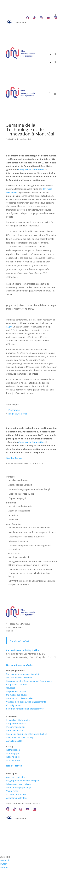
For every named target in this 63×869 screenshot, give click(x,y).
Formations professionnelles (19, 698)
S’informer (11, 502)
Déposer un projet (17, 498)
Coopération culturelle (16, 684)
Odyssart (10, 687)
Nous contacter (20, 640)
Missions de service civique (21, 493)
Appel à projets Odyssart (20, 484)
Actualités (13, 515)
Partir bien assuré (14, 730)
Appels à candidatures (18, 480)
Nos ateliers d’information (20, 506)
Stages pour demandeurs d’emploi (22, 674)
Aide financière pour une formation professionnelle (32, 532)
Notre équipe (12, 753)
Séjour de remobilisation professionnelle (25, 708)
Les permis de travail (16, 723)
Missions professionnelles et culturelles (27, 536)
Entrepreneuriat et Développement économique (29, 681)
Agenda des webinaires (19, 510)
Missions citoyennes (18, 541)
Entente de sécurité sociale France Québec (26, 734)
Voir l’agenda (12, 791)
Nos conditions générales (19, 665)
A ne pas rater (13, 553)
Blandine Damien (14, 458)
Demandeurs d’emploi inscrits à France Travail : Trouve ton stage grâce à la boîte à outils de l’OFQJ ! (30, 573)
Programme (14, 410)
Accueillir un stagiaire (16, 794)
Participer (10, 476)
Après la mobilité (14, 741)
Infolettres (13, 519)
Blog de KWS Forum (18, 413)
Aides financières (14, 524)
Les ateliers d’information (18, 720)
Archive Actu (26, 139)
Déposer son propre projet (19, 787)
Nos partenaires (14, 760)
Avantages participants (19, 557)
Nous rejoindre (13, 756)
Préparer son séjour (15, 727)
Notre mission (13, 749)
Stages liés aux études (16, 694)
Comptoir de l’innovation (31, 169)
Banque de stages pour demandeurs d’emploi (30, 489)
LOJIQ (9, 326)
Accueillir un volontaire (17, 798)
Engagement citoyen (16, 691)
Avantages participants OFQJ (19, 737)
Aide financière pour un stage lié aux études (29, 527)
